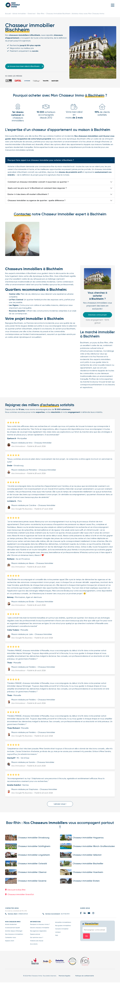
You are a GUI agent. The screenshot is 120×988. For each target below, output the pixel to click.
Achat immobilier (19, 13)
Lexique (58, 932)
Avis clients (34, 944)
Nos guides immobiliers (63, 925)
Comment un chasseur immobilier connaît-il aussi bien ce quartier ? (38, 182)
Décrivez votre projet (97, 315)
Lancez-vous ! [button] (60, 804)
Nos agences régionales (38, 931)
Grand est (32, 13)
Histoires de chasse (36, 941)
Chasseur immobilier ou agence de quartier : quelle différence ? (36, 200)
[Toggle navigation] (112, 5)
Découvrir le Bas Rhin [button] (17, 890)
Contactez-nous (10, 937)
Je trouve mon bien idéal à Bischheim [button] (23, 66)
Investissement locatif (12, 927)
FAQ (56, 935)
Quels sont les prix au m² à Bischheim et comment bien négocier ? (37, 188)
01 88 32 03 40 (23, 914)
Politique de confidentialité (84, 976)
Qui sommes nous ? (36, 937)
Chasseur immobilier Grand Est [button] (21, 894)
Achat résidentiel (11, 924)
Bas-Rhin (40, 13)
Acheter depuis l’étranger (13, 931)
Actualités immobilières (63, 922)
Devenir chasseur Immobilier (39, 927)
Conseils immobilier (61, 929)
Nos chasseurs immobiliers (14, 934)
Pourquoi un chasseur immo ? (40, 924)
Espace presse (35, 934)
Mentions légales (64, 976)
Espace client (9, 941)
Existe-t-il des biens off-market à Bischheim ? (28, 194)
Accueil (8, 13)
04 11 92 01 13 (65, 914)
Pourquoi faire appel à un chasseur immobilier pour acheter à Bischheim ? (41, 160)
